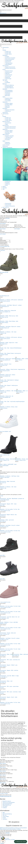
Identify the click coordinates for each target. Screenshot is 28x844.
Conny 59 (6, 639)
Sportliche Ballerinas (9, 87)
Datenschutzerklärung (7, 813)
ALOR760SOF (5, 465)
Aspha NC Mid (5, 272)
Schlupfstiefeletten (9, 91)
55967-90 (4, 682)
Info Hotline (5, 806)
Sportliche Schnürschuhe (10, 68)
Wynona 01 (6, 306)
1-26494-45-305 (22, 460)
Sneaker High (8, 52)
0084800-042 (7, 397)
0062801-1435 (8, 431)
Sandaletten (5, 55)
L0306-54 (4, 521)
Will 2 (4, 555)
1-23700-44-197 (6, 634)
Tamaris (17, 460)
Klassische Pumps (9, 70)
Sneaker (4, 50)
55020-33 (21, 392)
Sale (3, 189)
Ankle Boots (7, 94)
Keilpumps (7, 73)
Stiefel (4, 96)
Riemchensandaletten (9, 59)
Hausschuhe (5, 112)
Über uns (4, 815)
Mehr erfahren (3, 763)
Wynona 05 (6, 295)
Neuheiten (5, 187)
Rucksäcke (7, 182)
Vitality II (4, 666)
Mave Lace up (5, 317)
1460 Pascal (6, 477)
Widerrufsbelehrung (7, 805)
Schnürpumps (8, 76)
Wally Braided (6, 499)
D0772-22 (5, 365)
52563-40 (17, 655)
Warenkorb (7, 839)
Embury (5, 408)
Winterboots (7, 93)
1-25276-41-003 (6, 454)
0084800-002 (7, 376)
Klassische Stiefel (8, 98)
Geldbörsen (7, 184)
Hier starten (7, 838)
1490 (5, 333)
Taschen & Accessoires (7, 147)
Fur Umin (8, 602)
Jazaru (2, 661)
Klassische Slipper (9, 103)
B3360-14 (4, 655)
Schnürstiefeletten (9, 90)
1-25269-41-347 (6, 460)
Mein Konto (2, 13)
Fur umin (8, 650)
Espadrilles (7, 106)
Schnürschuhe (6, 65)
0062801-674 (7, 311)
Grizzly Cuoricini (6, 370)
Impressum (5, 819)
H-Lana (5, 623)
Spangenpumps (8, 72)
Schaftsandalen (8, 60)
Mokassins (7, 107)
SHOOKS (8, 218)
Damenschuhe (6, 47)
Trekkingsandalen (9, 63)
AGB (3, 812)
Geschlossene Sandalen (10, 57)
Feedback (5, 807)
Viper (2, 349)
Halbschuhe (5, 102)
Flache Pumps (8, 78)
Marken (4, 186)
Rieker (16, 360)
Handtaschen (8, 181)
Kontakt (4, 817)
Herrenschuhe (5, 113)
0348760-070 (7, 360)
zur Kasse (13, 839)
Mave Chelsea (5, 322)
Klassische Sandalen (9, 135)
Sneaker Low (8, 51)
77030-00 (20, 360)
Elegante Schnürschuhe (10, 67)
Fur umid (8, 612)
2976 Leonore (7, 301)
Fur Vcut (8, 510)
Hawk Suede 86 (4, 381)
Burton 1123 (6, 618)
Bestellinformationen (7, 801)
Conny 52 (6, 526)
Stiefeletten (5, 89)
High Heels (5, 80)
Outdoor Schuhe (6, 145)
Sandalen (7, 56)
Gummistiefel (8, 100)
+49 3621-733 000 (4, 793)
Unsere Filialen (6, 816)
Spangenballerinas (9, 86)
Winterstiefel (7, 99)
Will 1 (4, 505)
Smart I (4, 698)
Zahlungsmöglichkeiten (7, 803)
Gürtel (6, 185)
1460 (5, 392)
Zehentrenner (8, 61)
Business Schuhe (6, 121)
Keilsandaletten (8, 64)
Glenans (4, 516)
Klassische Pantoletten (10, 109)
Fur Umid (8, 532)
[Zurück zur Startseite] (14, 41)
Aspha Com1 (4, 344)
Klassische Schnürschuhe (10, 126)
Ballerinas (5, 83)
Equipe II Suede (4, 354)
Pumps (4, 69)
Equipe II (3, 386)
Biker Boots (7, 95)
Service (3, 827)
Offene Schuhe (6, 134)
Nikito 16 (5, 677)
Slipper (6, 124)
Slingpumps (7, 77)
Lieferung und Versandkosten (9, 802)
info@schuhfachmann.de (5, 796)
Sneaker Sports (8, 54)
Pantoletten (5, 108)
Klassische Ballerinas (9, 85)
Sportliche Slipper (8, 104)
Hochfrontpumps (8, 74)
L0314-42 (4, 482)
